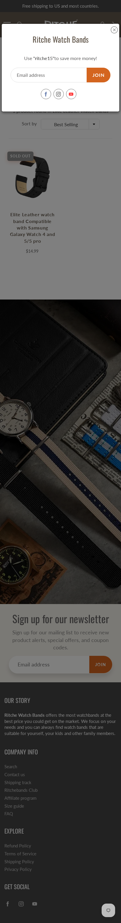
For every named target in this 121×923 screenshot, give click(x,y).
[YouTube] (71, 94)
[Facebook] (46, 94)
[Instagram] (58, 94)
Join (99, 75)
